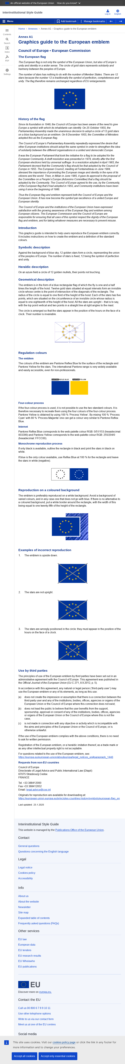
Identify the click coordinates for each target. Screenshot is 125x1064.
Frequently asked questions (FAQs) (38, 923)
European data (26, 944)
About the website (28, 901)
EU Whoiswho (26, 961)
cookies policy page (64, 1042)
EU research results (29, 955)
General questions (28, 846)
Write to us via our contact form (36, 1019)
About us (23, 896)
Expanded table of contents (34, 918)
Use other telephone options (34, 1013)
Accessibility (25, 878)
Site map (23, 912)
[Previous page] (111, 21)
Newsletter (24, 907)
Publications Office (79, 830)
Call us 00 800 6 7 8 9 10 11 (34, 1008)
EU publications (27, 966)
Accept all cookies (24, 1056)
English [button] (117, 14)
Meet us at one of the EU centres (37, 1024)
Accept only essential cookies (58, 1056)
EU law (22, 939)
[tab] (7, 32)
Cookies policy (26, 872)
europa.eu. (45, 992)
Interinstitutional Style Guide (22, 12)
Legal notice (25, 867)
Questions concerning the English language (43, 851)
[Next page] (120, 21)
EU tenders (24, 950)
